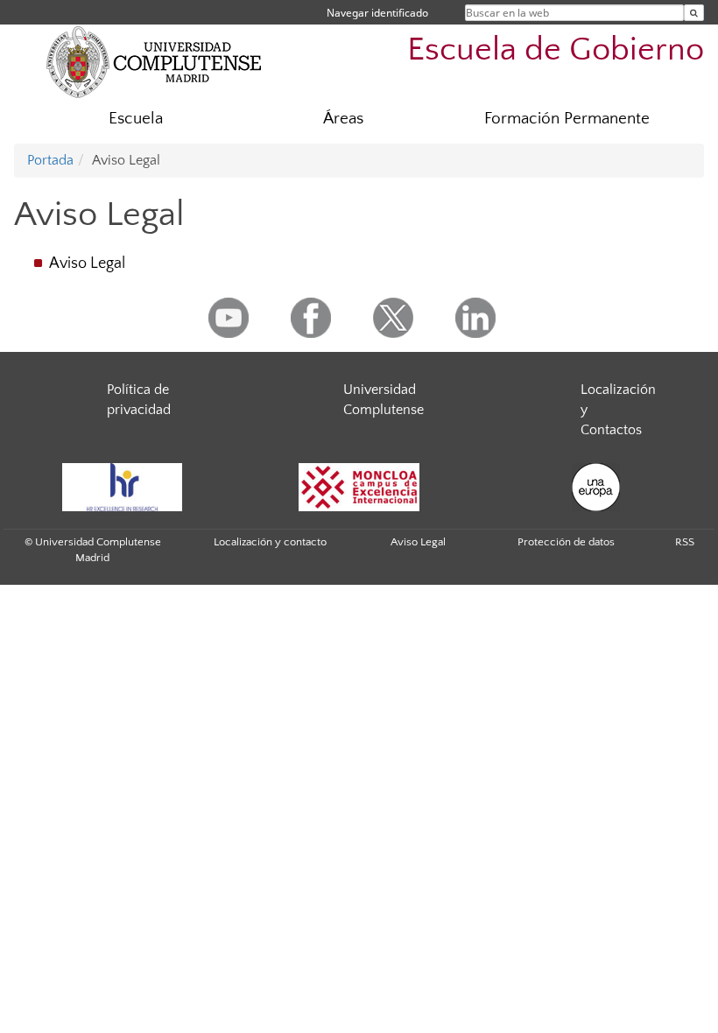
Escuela (136, 118)
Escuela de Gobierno (555, 49)
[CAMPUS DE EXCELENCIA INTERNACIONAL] (359, 487)
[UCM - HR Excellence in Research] (122, 487)
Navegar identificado (377, 12)
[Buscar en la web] (694, 12)
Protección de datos (566, 542)
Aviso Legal (87, 263)
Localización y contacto (270, 542)
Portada (50, 160)
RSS (684, 542)
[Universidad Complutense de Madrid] (154, 61)
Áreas (343, 118)
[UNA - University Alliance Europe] (595, 487)
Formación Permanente (567, 118)
